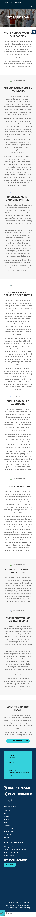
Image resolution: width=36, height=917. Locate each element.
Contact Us (7, 825)
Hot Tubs (7, 813)
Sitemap (6, 837)
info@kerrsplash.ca (18, 2)
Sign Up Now (9, 865)
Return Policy (8, 834)
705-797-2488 (8, 2)
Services (6, 819)
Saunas (6, 816)
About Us (7, 810)
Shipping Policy (9, 831)
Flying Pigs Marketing (22, 908)
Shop (5, 822)
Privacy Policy (8, 828)
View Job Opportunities (18, 741)
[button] (34, 32)
